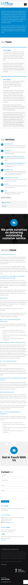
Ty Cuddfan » (3, 539)
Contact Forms (7, 202)
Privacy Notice (3, 564)
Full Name (4, 475)
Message (3, 490)
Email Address (5, 480)
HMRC (5, 206)
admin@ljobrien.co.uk (9, 522)
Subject (2, 485)
